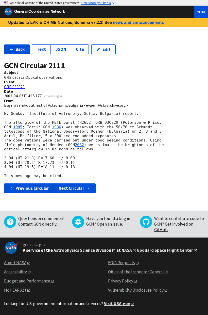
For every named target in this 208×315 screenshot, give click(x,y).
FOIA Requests (121, 262)
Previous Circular (32, 188)
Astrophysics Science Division (82, 250)
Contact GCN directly (37, 224)
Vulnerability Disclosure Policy (136, 290)
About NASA (15, 262)
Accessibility (15, 272)
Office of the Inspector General (136, 272)
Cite (80, 49)
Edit (106, 49)
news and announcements (138, 22)
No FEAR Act (15, 290)
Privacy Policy (120, 281)
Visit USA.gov (117, 303)
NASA (127, 250)
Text (41, 49)
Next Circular (71, 188)
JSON (61, 49)
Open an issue (109, 224)
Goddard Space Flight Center (165, 250)
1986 (56, 127)
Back (20, 49)
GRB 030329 (14, 86)
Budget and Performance (27, 281)
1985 (17, 127)
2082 (79, 145)
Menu (201, 11)
